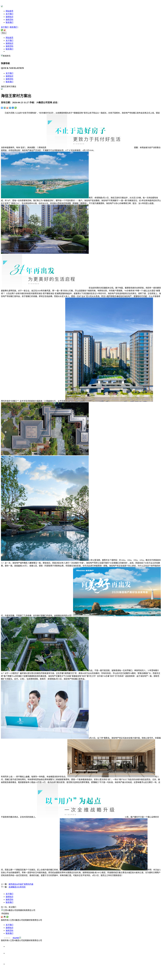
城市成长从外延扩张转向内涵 (21, 884)
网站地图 (16, 938)
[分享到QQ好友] (5, 917)
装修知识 (9, 17)
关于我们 (9, 14)
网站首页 (9, 11)
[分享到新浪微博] (5, 30)
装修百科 (9, 20)
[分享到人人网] (13, 108)
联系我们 (9, 22)
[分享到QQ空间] (5, 108)
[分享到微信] (2, 30)
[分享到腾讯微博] (10, 108)
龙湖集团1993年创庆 (17, 887)
